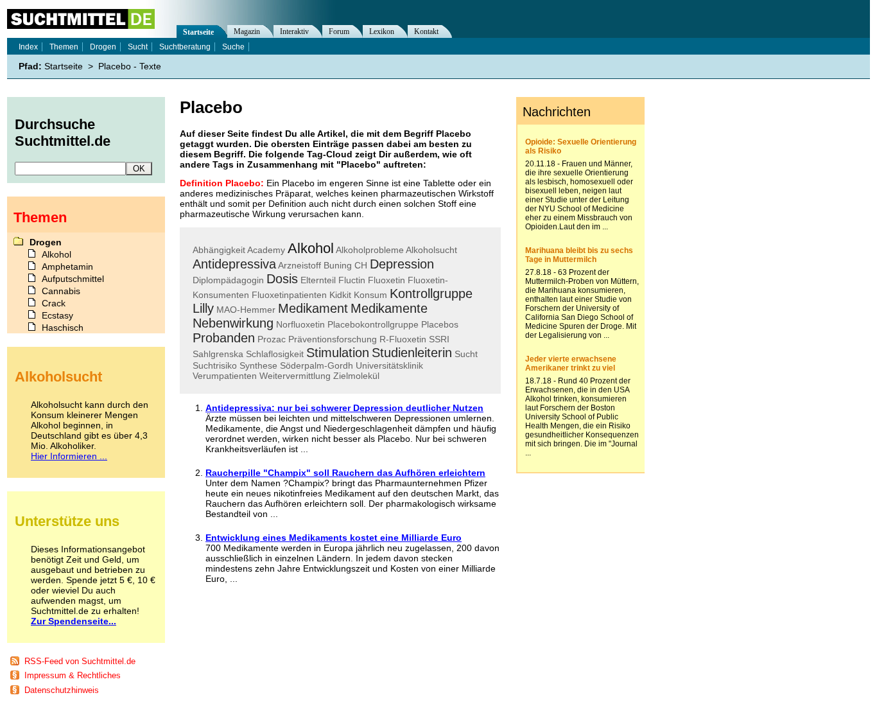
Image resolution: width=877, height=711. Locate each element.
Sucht (466, 354)
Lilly (203, 308)
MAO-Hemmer (245, 309)
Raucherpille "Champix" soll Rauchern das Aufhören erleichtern (345, 473)
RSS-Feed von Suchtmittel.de (79, 661)
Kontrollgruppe (431, 293)
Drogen (103, 46)
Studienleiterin (412, 353)
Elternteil (318, 280)
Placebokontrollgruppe (373, 324)
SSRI (439, 339)
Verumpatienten (225, 376)
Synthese (258, 365)
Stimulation (337, 353)
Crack (53, 303)
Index (28, 46)
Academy (266, 250)
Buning (338, 265)
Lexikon (381, 31)
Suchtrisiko (215, 365)
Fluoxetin (386, 280)
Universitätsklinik (389, 365)
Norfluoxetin (300, 324)
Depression (402, 264)
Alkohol (311, 248)
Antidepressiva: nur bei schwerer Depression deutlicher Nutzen (344, 408)
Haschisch (62, 327)
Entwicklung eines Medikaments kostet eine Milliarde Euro (333, 537)
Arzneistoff (299, 265)
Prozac (271, 339)
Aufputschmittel (73, 279)
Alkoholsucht (431, 250)
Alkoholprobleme (370, 250)
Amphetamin (67, 266)
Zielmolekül (356, 376)
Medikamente (389, 308)
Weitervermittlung (295, 376)
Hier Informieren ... (69, 456)
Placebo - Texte (129, 66)
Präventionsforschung (332, 339)
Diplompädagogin (228, 280)
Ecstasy (57, 315)
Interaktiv (294, 31)
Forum (339, 31)
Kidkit (340, 295)
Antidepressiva (234, 264)
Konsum (370, 295)
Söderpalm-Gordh (316, 365)
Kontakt (426, 31)
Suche (233, 46)
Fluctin (351, 280)
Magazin (247, 31)
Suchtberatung (185, 46)
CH (360, 265)
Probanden (224, 338)
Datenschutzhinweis (61, 690)
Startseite (198, 32)
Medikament (313, 308)
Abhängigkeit (219, 250)
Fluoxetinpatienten (289, 295)
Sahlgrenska (218, 354)
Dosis (282, 279)
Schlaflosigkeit (275, 354)
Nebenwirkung (233, 323)
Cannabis (61, 291)
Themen (63, 46)
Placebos (439, 324)
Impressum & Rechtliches (72, 675)
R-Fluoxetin (402, 339)
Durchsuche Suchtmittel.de (62, 132)
